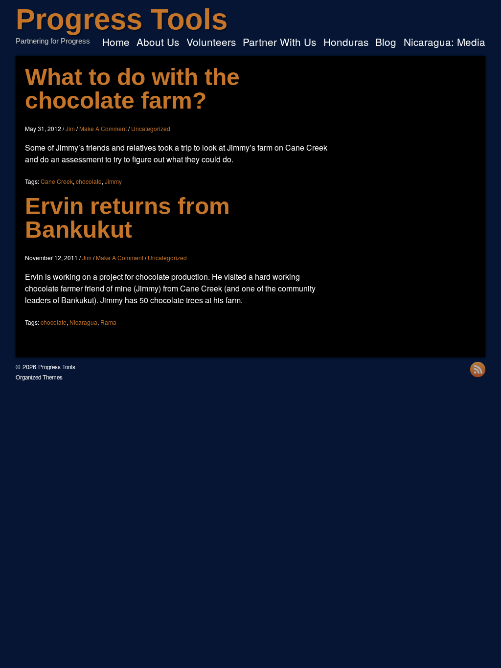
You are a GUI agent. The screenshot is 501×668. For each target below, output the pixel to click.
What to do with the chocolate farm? (132, 88)
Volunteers (211, 43)
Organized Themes (39, 377)
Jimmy (113, 181)
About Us (158, 43)
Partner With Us (279, 43)
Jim (70, 128)
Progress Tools (122, 19)
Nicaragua (83, 322)
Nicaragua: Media (444, 43)
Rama (108, 322)
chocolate (89, 181)
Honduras (345, 43)
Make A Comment (103, 128)
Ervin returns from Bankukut (127, 218)
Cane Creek (57, 181)
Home (116, 43)
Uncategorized (150, 128)
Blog (385, 43)
